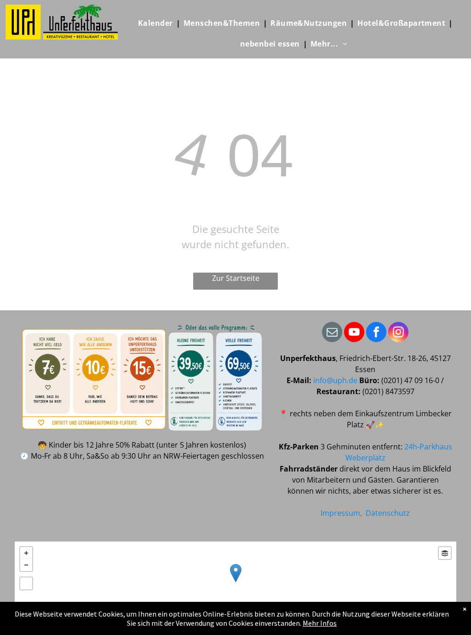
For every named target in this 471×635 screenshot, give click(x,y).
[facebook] (376, 333)
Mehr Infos (320, 623)
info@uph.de (335, 380)
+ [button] (26, 553)
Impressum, (341, 513)
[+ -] (235, 582)
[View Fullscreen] (26, 583)
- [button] (26, 565)
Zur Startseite (235, 278)
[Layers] (445, 553)
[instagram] (398, 333)
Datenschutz (388, 513)
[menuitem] (157, 23)
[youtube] (354, 333)
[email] (332, 333)
